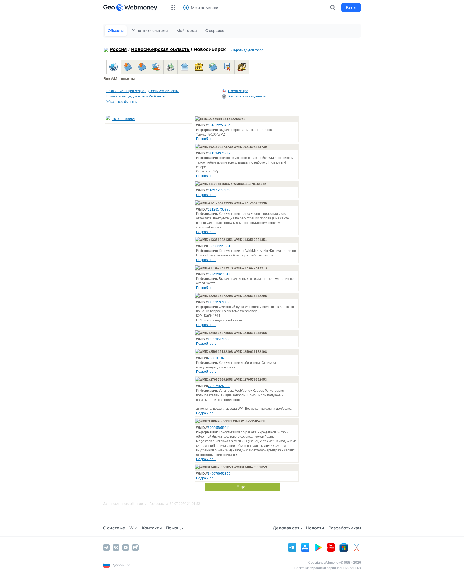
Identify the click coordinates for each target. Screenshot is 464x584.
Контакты (152, 528)
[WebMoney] (136, 7)
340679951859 (219, 474)
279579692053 (219, 386)
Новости (315, 528)
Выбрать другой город (246, 50)
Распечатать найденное (247, 96)
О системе (114, 528)
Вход (351, 7)
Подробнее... (206, 139)
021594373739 (219, 153)
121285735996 (219, 209)
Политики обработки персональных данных (327, 567)
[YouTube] (125, 547)
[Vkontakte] (116, 547)
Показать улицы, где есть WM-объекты (135, 96)
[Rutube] (135, 547)
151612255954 (123, 119)
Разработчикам (344, 528)
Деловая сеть (287, 528)
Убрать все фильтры (122, 102)
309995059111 (219, 428)
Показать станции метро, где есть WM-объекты (142, 91)
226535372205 (219, 302)
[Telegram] (106, 547)
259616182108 (219, 358)
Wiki (133, 528)
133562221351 (219, 246)
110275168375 (219, 190)
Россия (118, 49)
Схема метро (238, 91)
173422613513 (219, 274)
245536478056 (219, 339)
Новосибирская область (160, 49)
